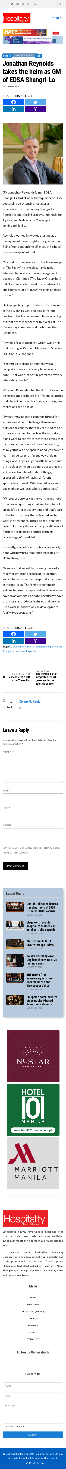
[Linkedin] (13, 109)
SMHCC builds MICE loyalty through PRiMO (40, 943)
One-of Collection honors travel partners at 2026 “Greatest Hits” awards (42, 907)
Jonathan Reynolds (25, 651)
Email (6, 808)
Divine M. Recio (13, 86)
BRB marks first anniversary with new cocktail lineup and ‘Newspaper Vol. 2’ (39, 980)
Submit (33, 1434)
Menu (59, 18)
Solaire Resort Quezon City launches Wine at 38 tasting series (41, 959)
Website (7, 825)
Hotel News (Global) (33, 1311)
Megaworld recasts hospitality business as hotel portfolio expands (41, 926)
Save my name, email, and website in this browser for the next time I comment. (31, 850)
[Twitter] (35, 102)
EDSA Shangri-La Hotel (21, 646)
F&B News (33, 1325)
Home (33, 1297)
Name (6, 790)
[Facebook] (13, 102)
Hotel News (33, 1304)
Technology (33, 1339)
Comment (8, 752)
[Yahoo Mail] (35, 109)
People (7, 56)
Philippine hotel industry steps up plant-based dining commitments (41, 1000)
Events (33, 1332)
